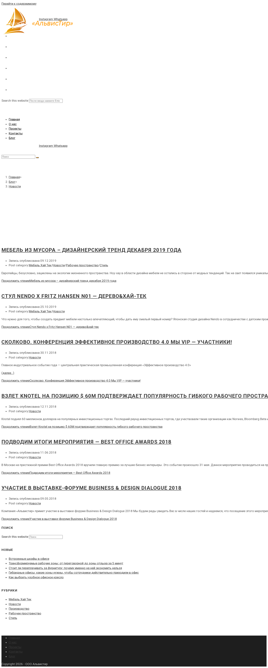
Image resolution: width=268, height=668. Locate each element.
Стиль (104, 265)
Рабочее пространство (82, 265)
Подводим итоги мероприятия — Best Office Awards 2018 (86, 442)
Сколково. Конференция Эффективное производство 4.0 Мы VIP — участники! (116, 342)
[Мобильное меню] (3, 108)
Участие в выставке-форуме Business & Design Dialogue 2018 (91, 488)
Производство (19, 608)
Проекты (15, 128)
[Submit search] (37, 157)
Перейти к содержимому (18, 3)
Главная (14, 119)
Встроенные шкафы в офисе (29, 559)
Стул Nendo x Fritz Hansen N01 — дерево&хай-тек (74, 296)
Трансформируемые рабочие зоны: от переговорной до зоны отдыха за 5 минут (66, 563)
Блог (12, 138)
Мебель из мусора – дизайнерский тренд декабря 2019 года (91, 250)
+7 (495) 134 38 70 (14, 24)
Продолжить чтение (58, 281)
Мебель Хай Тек (40, 265)
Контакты (16, 133)
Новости (59, 265)
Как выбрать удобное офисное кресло (36, 577)
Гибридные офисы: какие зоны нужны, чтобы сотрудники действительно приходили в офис (74, 572)
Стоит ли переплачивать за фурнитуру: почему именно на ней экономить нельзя (65, 568)
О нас (13, 124)
